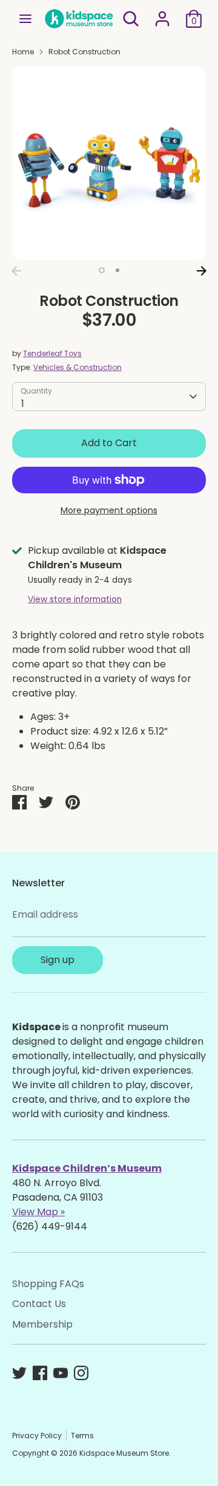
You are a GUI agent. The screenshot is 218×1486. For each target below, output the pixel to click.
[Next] (201, 271)
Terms (82, 1435)
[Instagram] (81, 1373)
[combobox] (109, 396)
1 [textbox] (22, 403)
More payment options (109, 510)
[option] (109, 163)
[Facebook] (40, 1373)
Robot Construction (84, 52)
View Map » (38, 1212)
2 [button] (117, 270)
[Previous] (16, 271)
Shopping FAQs (48, 1284)
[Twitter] (19, 1373)
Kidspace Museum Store (124, 1453)
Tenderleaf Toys (52, 353)
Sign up (57, 960)
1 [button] (102, 270)
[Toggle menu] (25, 18)
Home (23, 52)
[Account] (162, 14)
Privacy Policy (37, 1435)
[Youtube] (60, 1373)
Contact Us (39, 1304)
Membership (42, 1324)
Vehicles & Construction (77, 367)
